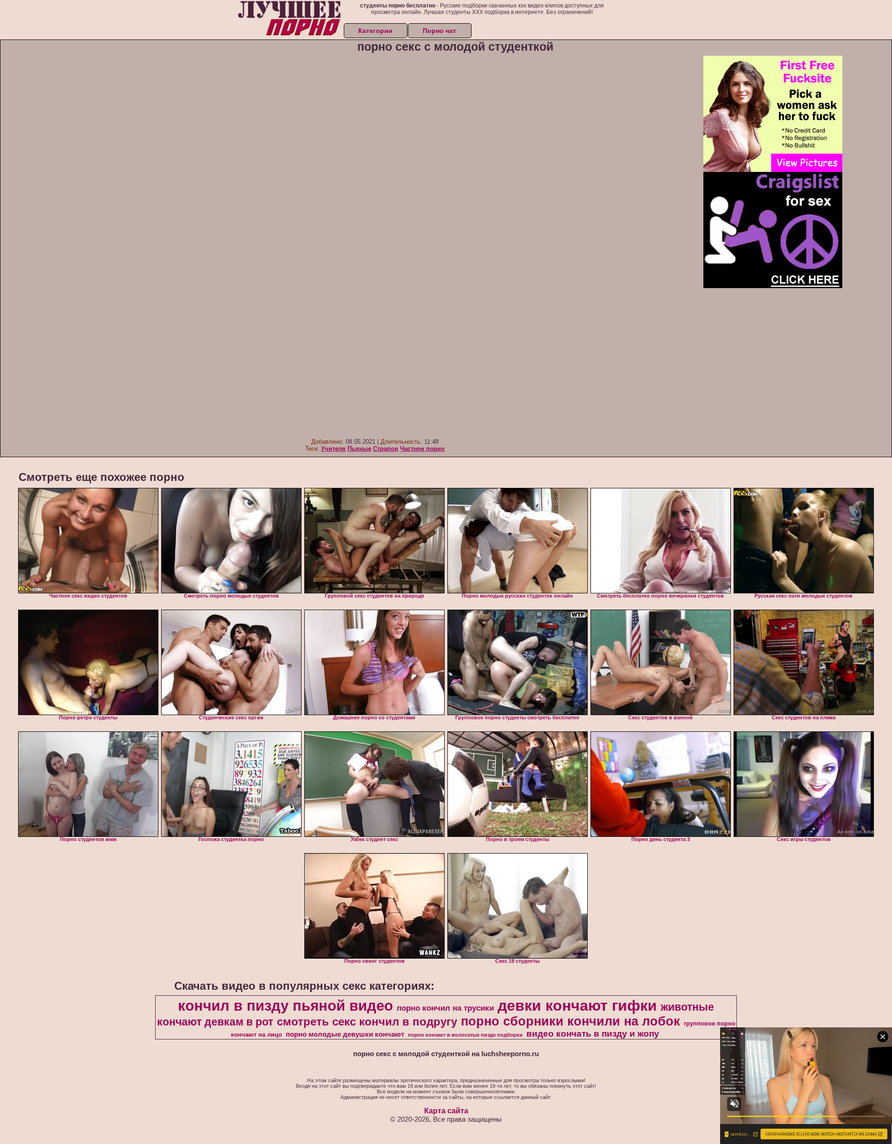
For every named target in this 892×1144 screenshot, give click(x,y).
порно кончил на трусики (445, 1008)
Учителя (333, 448)
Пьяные (359, 448)
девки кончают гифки (577, 1005)
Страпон (385, 448)
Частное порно (422, 448)
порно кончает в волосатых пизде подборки (465, 1035)
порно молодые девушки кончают (345, 1034)
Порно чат (439, 30)
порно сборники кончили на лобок (570, 1021)
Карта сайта (446, 1111)
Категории (375, 30)
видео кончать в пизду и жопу (592, 1034)
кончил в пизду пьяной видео (285, 1005)
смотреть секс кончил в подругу (367, 1021)
